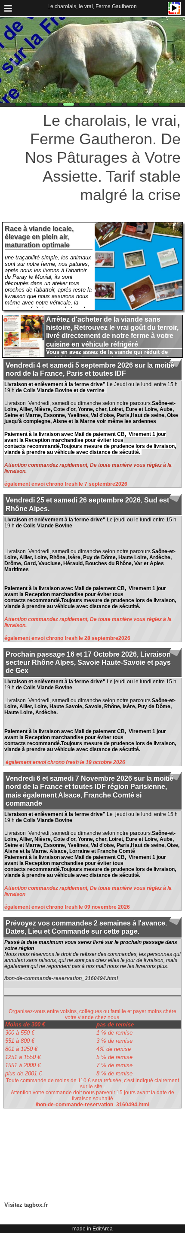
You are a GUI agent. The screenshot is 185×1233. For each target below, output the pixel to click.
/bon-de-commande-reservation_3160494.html (61, 978)
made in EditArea (92, 1229)
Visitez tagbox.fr (26, 1205)
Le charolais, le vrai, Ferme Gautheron (92, 6)
